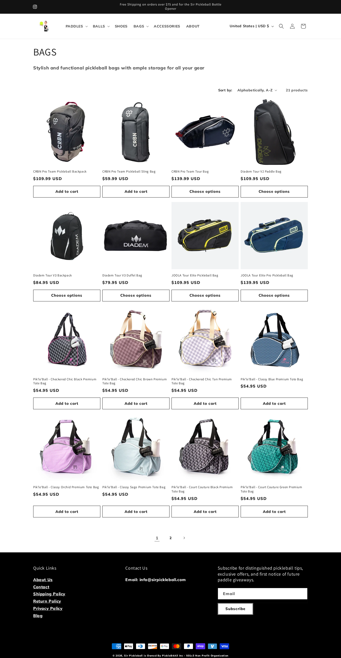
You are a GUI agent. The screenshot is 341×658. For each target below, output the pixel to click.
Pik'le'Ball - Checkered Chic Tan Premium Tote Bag (201, 381)
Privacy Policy (47, 608)
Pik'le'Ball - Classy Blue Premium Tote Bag (272, 379)
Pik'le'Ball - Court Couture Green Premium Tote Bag (271, 489)
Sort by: (225, 90)
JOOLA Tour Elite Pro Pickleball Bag (267, 275)
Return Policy (47, 601)
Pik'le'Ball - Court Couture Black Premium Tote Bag (202, 489)
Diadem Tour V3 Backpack (52, 275)
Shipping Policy (49, 593)
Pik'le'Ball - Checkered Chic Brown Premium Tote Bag (134, 381)
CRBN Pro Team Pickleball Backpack (60, 172)
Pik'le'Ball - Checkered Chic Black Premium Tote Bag (64, 381)
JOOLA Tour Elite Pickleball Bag (194, 275)
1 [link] (157, 537)
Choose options (205, 191)
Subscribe (235, 608)
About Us (43, 579)
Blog (37, 615)
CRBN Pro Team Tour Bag (190, 172)
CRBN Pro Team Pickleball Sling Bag (129, 172)
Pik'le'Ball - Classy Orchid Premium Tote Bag (66, 487)
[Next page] (183, 537)
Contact (41, 586)
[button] (76, 26)
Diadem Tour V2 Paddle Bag (261, 172)
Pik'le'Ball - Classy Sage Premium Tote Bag (134, 487)
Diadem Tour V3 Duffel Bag (122, 275)
